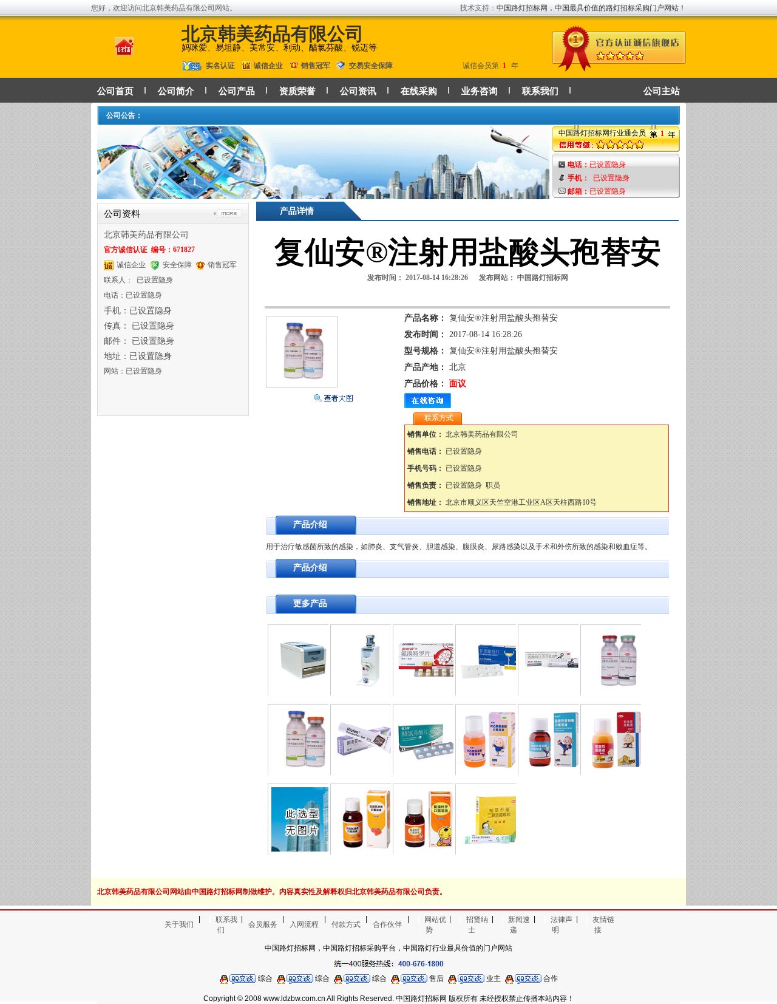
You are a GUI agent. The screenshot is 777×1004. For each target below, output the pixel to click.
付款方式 (346, 924)
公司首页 (115, 91)
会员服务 (262, 924)
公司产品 (237, 91)
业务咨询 (479, 91)
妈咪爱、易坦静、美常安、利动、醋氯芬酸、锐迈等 (279, 47)
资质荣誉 (297, 91)
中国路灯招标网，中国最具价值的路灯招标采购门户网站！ (591, 8)
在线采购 (419, 91)
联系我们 (540, 91)
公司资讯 (358, 91)
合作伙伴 (387, 924)
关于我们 (179, 924)
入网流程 (304, 924)
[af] (323, 193)
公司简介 (176, 91)
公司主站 (661, 91)
